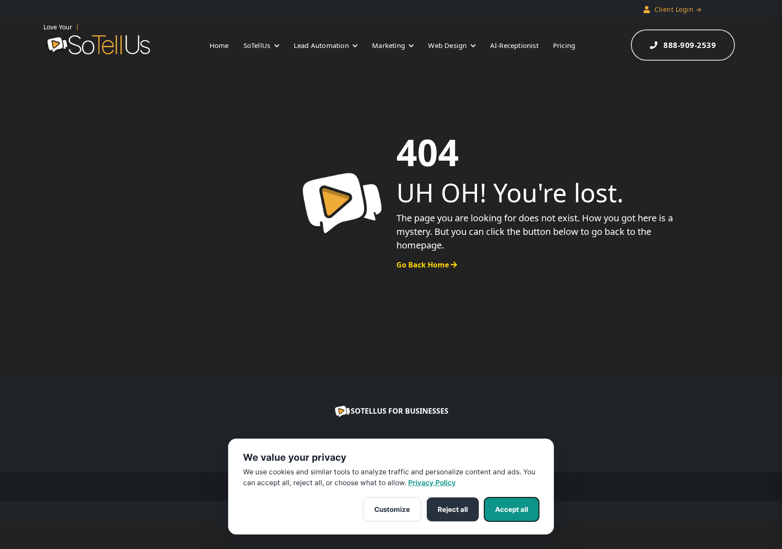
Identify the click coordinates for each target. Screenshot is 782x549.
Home (219, 45)
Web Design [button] (448, 45)
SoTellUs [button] (257, 45)
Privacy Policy (432, 482)
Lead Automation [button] (322, 45)
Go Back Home (423, 265)
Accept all (511, 509)
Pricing (564, 45)
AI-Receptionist (514, 45)
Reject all (453, 509)
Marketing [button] (389, 45)
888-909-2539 (689, 45)
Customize (392, 509)
